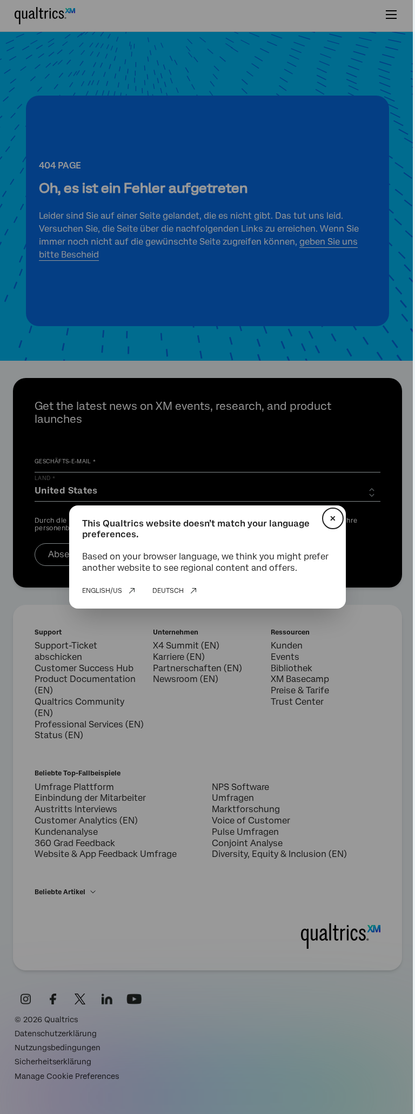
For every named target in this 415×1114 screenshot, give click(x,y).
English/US (102, 591)
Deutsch (168, 591)
